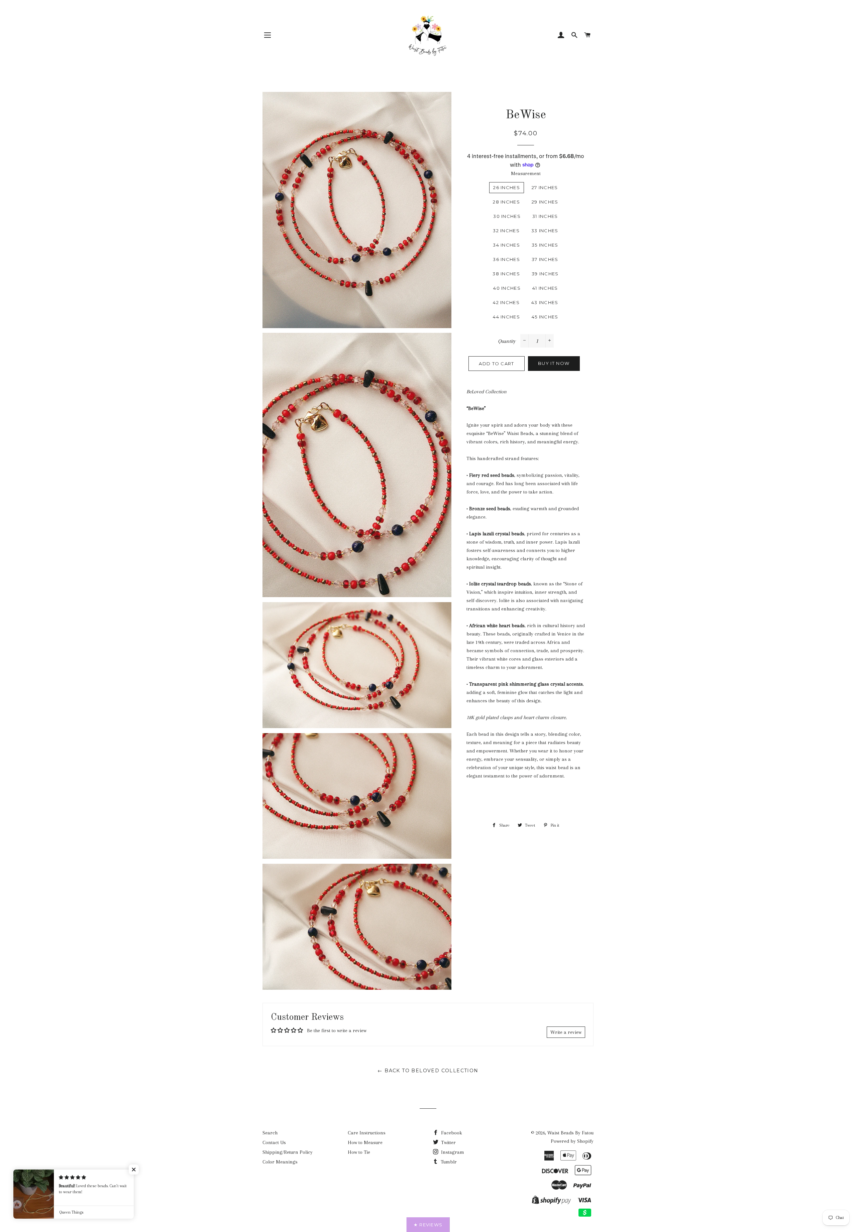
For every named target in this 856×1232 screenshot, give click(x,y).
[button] (134, 1170)
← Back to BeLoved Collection (428, 1071)
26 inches (506, 187)
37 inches (545, 259)
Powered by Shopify (572, 1141)
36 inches (506, 259)
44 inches (506, 316)
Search (270, 1133)
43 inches (544, 302)
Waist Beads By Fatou (570, 1133)
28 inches (506, 201)
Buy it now (553, 363)
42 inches (506, 302)
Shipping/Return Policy (287, 1152)
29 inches (545, 201)
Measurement (526, 173)
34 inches (506, 245)
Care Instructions (367, 1133)
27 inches (545, 187)
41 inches (545, 288)
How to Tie (359, 1152)
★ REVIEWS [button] (428, 1224)
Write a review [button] (565, 1032)
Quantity (507, 341)
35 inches (545, 245)
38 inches (506, 273)
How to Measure (365, 1142)
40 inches (507, 288)
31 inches (545, 216)
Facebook (451, 1133)
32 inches (506, 230)
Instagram (452, 1152)
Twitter (448, 1142)
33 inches (544, 230)
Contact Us (274, 1142)
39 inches (545, 273)
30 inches (507, 216)
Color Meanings (280, 1162)
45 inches (545, 316)
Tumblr (448, 1162)
